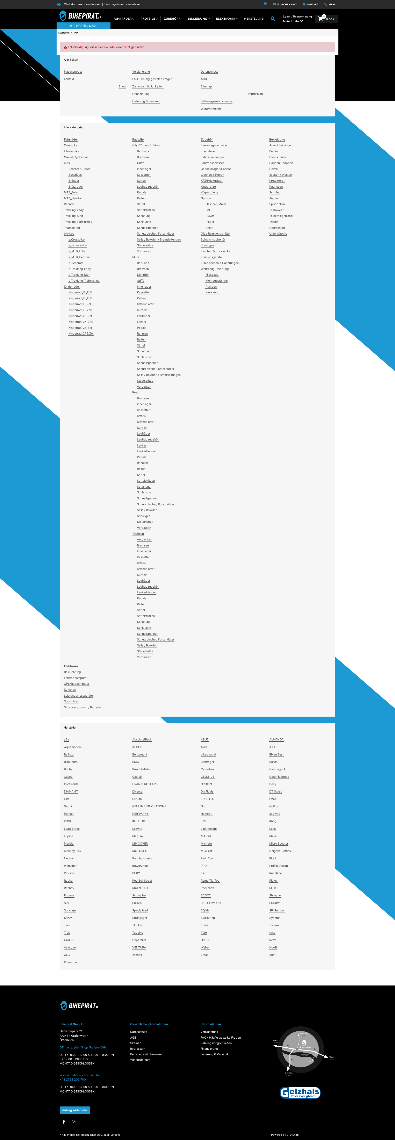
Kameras (70, 689)
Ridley (273, 880)
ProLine (69, 873)
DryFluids (207, 791)
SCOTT (206, 895)
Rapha (68, 880)
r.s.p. (204, 873)
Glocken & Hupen (212, 174)
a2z (66, 739)
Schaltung (144, 215)
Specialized (140, 910)
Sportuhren (71, 701)
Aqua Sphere (73, 747)
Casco (68, 776)
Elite (67, 799)
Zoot (272, 954)
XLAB (273, 947)
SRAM (68, 917)
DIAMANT (71, 791)
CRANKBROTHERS (145, 784)
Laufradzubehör (148, 186)
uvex (272, 940)
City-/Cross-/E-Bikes (146, 145)
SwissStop (208, 917)
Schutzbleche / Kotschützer (155, 233)
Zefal (204, 954)
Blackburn (71, 761)
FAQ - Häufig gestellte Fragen (152, 79)
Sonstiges (75, 174)
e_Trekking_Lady (80, 269)
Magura (137, 836)
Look (272, 828)
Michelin (206, 843)
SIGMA (137, 903)
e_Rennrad (76, 263)
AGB (204, 79)
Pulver (210, 215)
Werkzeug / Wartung (215, 269)
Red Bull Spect (142, 880)
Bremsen (143, 157)
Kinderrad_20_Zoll (80, 316)
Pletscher (70, 865)
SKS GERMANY (211, 903)
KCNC (68, 821)
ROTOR (274, 888)
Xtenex (137, 954)
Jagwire (274, 813)
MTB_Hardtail (73, 198)
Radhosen (276, 186)
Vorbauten (144, 251)
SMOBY (274, 903)
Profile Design (278, 865)
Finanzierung (141, 93)
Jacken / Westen (280, 174)
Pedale (141, 192)
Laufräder (143, 316)
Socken (274, 198)
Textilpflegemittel (281, 215)
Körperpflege (209, 192)
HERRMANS (140, 813)
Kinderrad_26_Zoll (80, 327)
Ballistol (69, 754)
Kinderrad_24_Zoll (81, 321)
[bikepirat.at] (79, 15)
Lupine (68, 836)
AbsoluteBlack (142, 739)
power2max (140, 865)
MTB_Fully (71, 192)
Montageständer (217, 280)
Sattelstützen (146, 210)
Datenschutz (209, 71)
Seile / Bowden (147, 510)
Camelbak (207, 769)
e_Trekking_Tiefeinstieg (84, 280)
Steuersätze (145, 245)
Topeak (274, 925)
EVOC (273, 799)
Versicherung (141, 71)
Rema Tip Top (210, 880)
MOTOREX (139, 851)
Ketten (141, 180)
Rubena (69, 895)
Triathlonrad (72, 227)
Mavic (273, 836)
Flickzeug (212, 274)
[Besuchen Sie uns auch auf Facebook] (64, 1121)
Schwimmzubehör (213, 239)
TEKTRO (138, 925)
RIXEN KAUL (140, 888)
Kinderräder (72, 286)
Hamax (68, 813)
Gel (208, 210)
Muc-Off (206, 851)
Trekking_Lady (74, 210)
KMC (204, 821)
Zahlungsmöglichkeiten (147, 86)
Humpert (207, 813)
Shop (331, 5)
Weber (205, 947)
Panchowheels (142, 858)
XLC (67, 954)
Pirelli (272, 858)
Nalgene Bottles (280, 851)
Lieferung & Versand (146, 101)
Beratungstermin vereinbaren (122, 4)
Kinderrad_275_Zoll (81, 333)
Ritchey (69, 888)
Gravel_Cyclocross (76, 157)
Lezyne (137, 828)
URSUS (205, 940)
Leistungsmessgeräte (78, 695)
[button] (265, 4)
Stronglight (139, 917)
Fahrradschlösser (212, 163)
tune (272, 932)
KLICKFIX (138, 821)
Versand (115, 1134)
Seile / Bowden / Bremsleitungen (159, 239)
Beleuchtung (72, 672)
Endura (137, 799)
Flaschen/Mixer (216, 204)
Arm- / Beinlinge (280, 145)
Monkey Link (72, 851)
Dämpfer (143, 274)
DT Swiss (275, 791)
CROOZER (208, 784)
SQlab (205, 910)
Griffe (140, 163)
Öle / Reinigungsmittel (215, 233)
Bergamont (139, 754)
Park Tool (207, 858)
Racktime (275, 873)
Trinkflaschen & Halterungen (220, 263)
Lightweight (209, 828)
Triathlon (138, 533)
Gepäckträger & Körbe (216, 169)
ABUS (205, 739)
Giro (203, 806)
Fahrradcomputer (75, 678)
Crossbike (70, 145)
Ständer (74, 180)
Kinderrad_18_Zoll (80, 310)
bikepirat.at (208, 754)
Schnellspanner (147, 227)
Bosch (273, 761)
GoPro (273, 806)
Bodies (273, 151)
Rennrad (69, 204)
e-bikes (69, 233)
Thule (204, 925)
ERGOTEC (207, 799)
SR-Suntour (277, 910)
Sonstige (70, 910)
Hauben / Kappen (281, 163)
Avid (204, 747)
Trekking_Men (73, 215)
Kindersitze (208, 186)
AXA (272, 747)
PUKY (136, 873)
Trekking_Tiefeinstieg (78, 221)
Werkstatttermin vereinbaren (82, 4)
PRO (204, 865)
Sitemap (206, 86)
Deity (272, 784)
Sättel (141, 204)
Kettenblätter (146, 304)
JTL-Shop (293, 1134)
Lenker (141, 321)
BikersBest (276, 754)
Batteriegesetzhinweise (216, 101)
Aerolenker (144, 539)
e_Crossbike (77, 239)
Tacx (67, 925)
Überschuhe (277, 227)
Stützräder (76, 186)
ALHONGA (276, 739)
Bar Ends (143, 151)
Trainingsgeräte (211, 257)
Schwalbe (139, 895)
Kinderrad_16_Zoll (80, 304)
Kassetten (143, 174)
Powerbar (70, 962)
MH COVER (140, 843)
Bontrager (207, 761)
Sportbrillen (277, 204)
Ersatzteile (208, 151)
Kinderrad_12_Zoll (80, 292)
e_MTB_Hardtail (79, 257)
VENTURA (139, 947)
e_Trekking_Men (79, 274)
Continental (71, 784)
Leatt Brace (72, 828)
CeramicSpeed (279, 776)
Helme (273, 169)
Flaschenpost (286, 5)
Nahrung (207, 198)
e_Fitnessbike (78, 245)
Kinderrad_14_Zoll (80, 298)
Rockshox (207, 888)
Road (135, 392)
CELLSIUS (207, 776)
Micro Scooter (278, 843)
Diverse (137, 791)
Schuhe (274, 192)
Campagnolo (277, 769)
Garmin (68, 806)
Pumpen (211, 286)
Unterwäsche (278, 233)
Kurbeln (142, 310)
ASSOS (137, 747)
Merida (68, 843)
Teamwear (276, 210)
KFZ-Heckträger (211, 180)
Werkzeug (212, 292)
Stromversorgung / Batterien (83, 707)
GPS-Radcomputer (76, 683)
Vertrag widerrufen (75, 1110)
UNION (69, 940)
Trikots (273, 221)
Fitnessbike (71, 151)
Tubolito (137, 932)
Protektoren (277, 180)
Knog (272, 821)
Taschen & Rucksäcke (215, 251)
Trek (67, 932)
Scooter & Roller (79, 169)
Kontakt (312, 5)
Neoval (68, 858)
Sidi (66, 903)
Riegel (210, 221)
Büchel (68, 769)
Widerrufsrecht (211, 108)
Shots (209, 227)
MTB (135, 257)
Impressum (255, 93)
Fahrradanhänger (212, 157)
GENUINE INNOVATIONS (149, 806)
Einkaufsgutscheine (214, 145)
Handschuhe (277, 157)
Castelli (137, 776)
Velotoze (70, 947)
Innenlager (144, 169)
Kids (67, 163)
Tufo (204, 932)
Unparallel (139, 940)
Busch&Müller (141, 769)
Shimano (275, 895)
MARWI (206, 836)
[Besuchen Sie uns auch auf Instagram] (74, 1121)
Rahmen (142, 333)
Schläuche (144, 221)
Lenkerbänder (146, 451)
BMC (135, 761)
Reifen (141, 198)
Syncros (274, 917)
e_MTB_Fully (77, 251)
